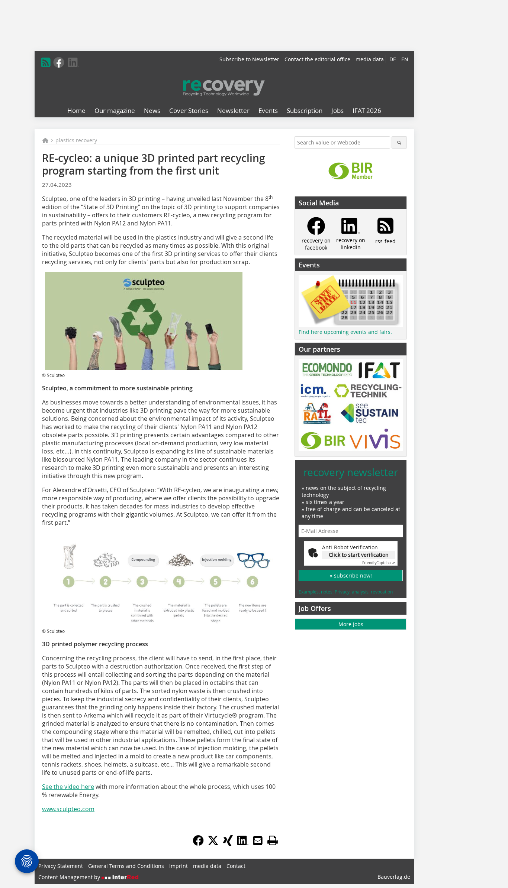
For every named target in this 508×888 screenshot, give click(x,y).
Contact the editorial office (317, 59)
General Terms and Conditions (126, 865)
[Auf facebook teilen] (198, 843)
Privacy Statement (60, 865)
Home (76, 110)
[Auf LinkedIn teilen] (242, 843)
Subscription (304, 110)
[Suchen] (399, 142)
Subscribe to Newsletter (249, 59)
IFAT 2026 (367, 110)
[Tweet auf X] (213, 843)
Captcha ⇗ (378, 562)
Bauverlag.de (393, 876)
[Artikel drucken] (272, 840)
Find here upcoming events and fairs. (345, 331)
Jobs (337, 110)
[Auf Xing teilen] (228, 843)
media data (370, 59)
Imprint (178, 865)
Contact (235, 865)
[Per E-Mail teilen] (257, 840)
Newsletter (233, 110)
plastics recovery (76, 140)
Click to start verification (359, 554)
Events (268, 110)
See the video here (68, 787)
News (152, 110)
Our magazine (114, 110)
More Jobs (350, 624)
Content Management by (70, 877)
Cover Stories (188, 110)
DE (392, 59)
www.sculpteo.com (68, 809)
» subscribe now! (351, 575)
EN (404, 59)
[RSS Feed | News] (45, 62)
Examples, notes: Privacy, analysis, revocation (346, 592)
